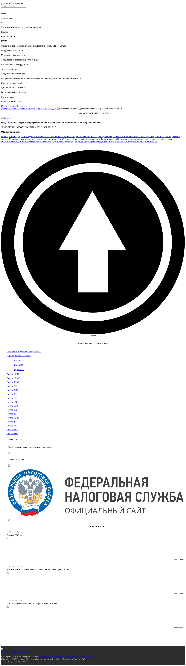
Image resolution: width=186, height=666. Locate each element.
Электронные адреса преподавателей (24, 351)
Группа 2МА (12, 433)
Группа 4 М (12, 422)
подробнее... (179, 559)
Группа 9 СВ (12, 426)
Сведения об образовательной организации (21, 27)
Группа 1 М (12, 398)
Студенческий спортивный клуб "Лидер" (20, 60)
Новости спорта (8, 36)
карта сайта (6, 654)
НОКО (4, 41)
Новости (5, 32)
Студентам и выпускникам (13, 74)
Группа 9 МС (13, 382)
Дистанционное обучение (13, 87)
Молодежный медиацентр (13, 55)
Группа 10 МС (13, 378)
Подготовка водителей (11, 83)
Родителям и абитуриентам (13, 92)
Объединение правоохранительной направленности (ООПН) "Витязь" (34, 46)
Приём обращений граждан (14, 106)
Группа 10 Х (12, 406)
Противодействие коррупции (14, 64)
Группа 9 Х (12, 410)
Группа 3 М (12, 414)
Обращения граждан (46, 108)
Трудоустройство (9, 69)
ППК (3, 22)
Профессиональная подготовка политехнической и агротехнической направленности (41, 78)
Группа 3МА (12, 390)
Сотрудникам (7, 97)
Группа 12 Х (19, 370)
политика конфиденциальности (16, 652)
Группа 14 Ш (13, 374)
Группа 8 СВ (12, 429)
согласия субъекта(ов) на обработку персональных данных (66, 656)
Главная (4, 13)
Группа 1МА (12, 402)
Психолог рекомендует (11, 101)
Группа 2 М (12, 394)
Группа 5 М (18, 360)
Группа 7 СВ (12, 386)
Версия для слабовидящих (109, 108)
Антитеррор (6, 18)
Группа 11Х (18, 365)
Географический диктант (12, 50)
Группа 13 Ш (13, 418)
